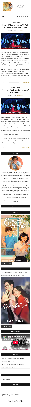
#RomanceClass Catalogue (8, 395)
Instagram (17, 394)
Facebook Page (5, 394)
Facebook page (8, 126)
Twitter (11, 394)
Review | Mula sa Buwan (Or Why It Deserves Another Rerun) (15, 26)
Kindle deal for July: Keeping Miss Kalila (9, 367)
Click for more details (6, 263)
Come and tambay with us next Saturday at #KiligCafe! (12, 370)
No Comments (20, 30)
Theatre (18, 22)
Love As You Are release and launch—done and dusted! (12, 358)
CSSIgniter (22, 404)
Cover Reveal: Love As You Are (7, 361)
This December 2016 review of (14, 69)
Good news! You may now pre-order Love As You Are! (12, 364)
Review (13, 22)
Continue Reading (24, 82)
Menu (4, 16)
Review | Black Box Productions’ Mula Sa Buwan (15, 91)
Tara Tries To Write (15, 401)
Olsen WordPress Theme (12, 404)
